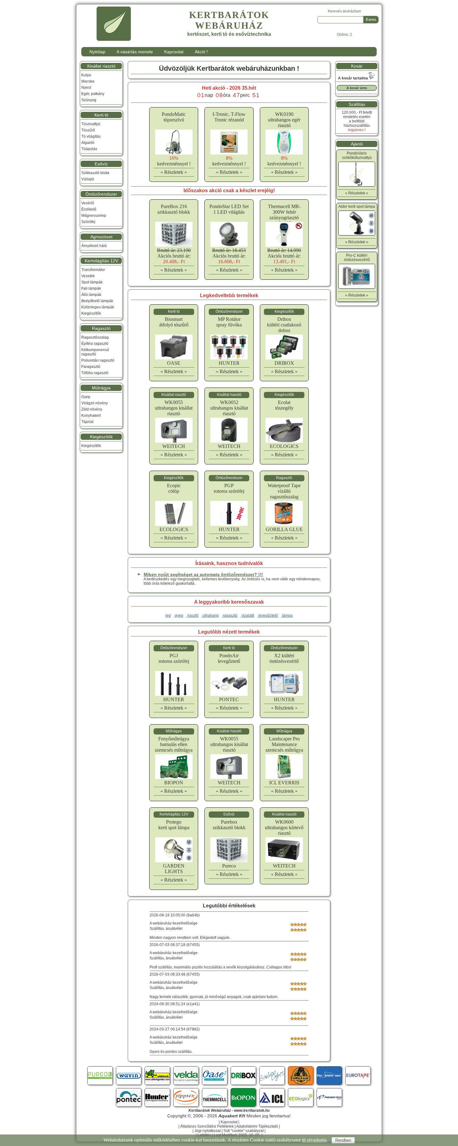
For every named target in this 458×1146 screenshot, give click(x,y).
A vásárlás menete (135, 51)
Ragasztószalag (95, 337)
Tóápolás (89, 149)
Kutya (86, 75)
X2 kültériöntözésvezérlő (284, 658)
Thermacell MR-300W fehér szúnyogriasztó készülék (284, 215)
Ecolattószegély (284, 405)
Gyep (85, 397)
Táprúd (87, 422)
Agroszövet (101, 236)
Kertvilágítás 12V (101, 260)
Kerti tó (101, 114)
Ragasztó (101, 328)
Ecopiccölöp (174, 488)
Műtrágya (101, 387)
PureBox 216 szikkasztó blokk (173, 209)
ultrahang (210, 615)
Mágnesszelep (93, 215)
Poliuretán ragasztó (97, 360)
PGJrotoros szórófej (174, 658)
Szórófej (88, 222)
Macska (87, 81)
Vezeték (88, 276)
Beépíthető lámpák (97, 301)
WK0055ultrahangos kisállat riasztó (174, 408)
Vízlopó (87, 179)
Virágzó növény (94, 403)
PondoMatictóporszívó (174, 117)
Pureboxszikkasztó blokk (229, 824)
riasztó (192, 615)
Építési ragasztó (94, 343)
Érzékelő (88, 209)
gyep (178, 615)
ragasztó (229, 615)
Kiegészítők (91, 313)
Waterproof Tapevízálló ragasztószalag (284, 491)
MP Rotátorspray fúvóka (229, 321)
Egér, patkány (92, 94)
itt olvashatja (314, 1140)
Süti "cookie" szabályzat (243, 1131)
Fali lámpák (91, 288)
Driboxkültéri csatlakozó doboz (284, 324)
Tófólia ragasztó (94, 373)
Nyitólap (97, 51)
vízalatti (247, 615)
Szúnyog (88, 100)
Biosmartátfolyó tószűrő (173, 321)
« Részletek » (173, 172)
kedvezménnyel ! (174, 160)
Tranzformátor (93, 270)
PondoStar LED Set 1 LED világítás (229, 209)
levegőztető (267, 615)
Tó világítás (91, 136)
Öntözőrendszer (101, 194)
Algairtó (87, 142)
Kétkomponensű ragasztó (95, 352)
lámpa (287, 615)
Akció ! (201, 51)
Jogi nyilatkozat (207, 1131)
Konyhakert (91, 415)
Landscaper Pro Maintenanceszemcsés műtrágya (284, 744)
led (168, 615)
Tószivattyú (90, 124)
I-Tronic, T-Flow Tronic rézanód (229, 117)
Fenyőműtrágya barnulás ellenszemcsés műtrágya (174, 744)
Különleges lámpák (97, 307)
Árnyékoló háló (94, 246)
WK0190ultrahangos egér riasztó (284, 120)
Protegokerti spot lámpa (173, 824)
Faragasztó (90, 366)
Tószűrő (88, 130)
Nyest (86, 87)
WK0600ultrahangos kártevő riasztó (284, 827)
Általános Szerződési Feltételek (207, 1126)
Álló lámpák (91, 294)
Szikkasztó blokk (95, 173)
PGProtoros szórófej (229, 488)
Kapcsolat (174, 51)
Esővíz (101, 163)
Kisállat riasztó (101, 66)
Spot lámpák (92, 282)
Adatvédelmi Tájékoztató (257, 1126)
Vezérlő (87, 203)
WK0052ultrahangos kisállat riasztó (229, 408)
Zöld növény (91, 409)
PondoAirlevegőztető (229, 658)
